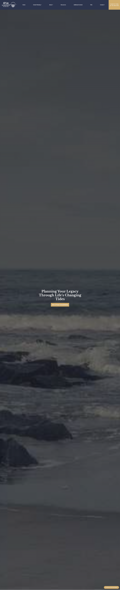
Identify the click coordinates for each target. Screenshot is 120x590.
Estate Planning (37, 4)
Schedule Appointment (111, 587)
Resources (63, 4)
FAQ (91, 4)
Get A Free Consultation (60, 305)
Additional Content (78, 4)
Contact (102, 4)
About (50, 4)
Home (24, 4)
